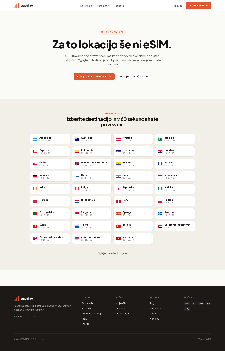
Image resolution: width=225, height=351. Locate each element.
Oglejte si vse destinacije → (112, 253)
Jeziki (84, 318)
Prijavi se (177, 5)
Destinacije (86, 5)
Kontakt (154, 318)
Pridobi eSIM (196, 5)
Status (85, 323)
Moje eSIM (121, 303)
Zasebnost (156, 308)
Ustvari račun (123, 313)
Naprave (86, 308)
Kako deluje (103, 5)
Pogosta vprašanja (92, 313)
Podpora (119, 5)
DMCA (153, 313)
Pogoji (153, 303)
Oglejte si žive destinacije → (94, 76)
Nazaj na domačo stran (134, 76)
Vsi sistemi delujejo (25, 316)
